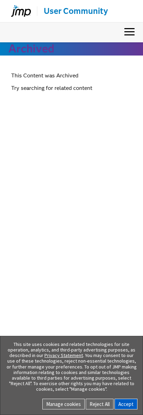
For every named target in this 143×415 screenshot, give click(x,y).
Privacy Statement (63, 355)
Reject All (100, 404)
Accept (126, 404)
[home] (18, 11)
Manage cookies (63, 404)
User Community (76, 11)
